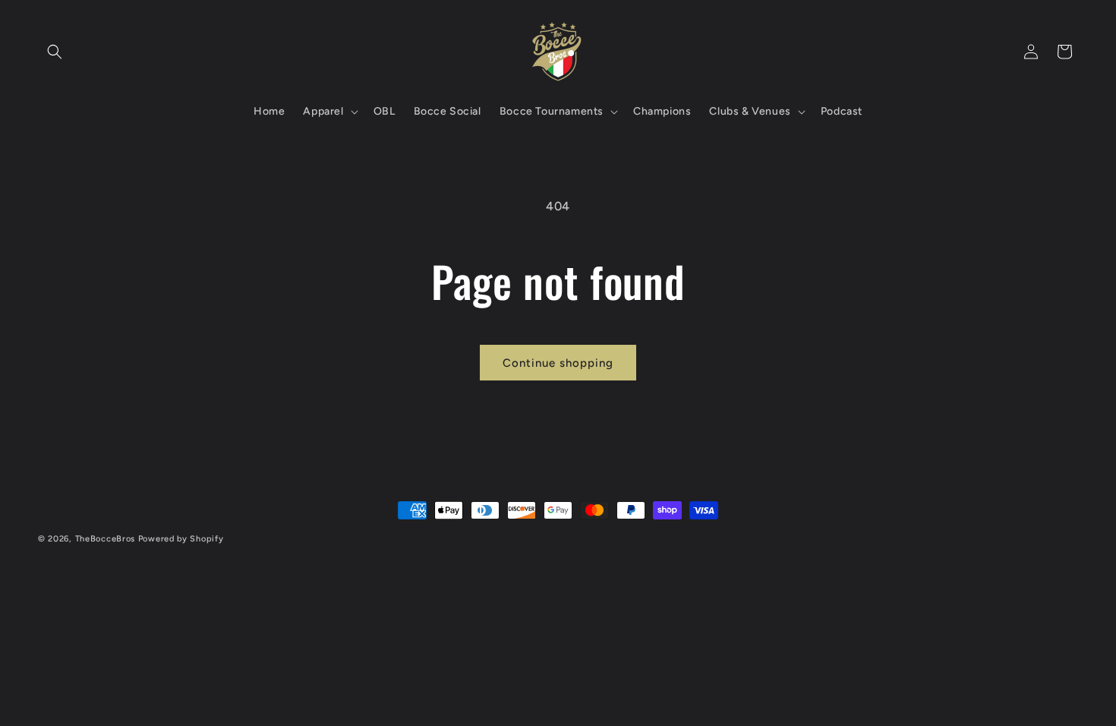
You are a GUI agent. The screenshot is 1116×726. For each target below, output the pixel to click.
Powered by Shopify (181, 539)
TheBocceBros (105, 539)
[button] (54, 51)
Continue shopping (558, 363)
